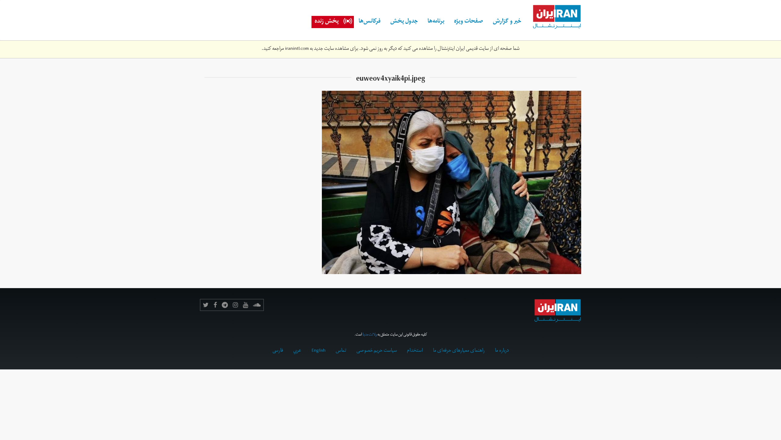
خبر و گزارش (507, 22)
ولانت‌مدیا (370, 335)
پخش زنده (327, 22)
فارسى (277, 351)
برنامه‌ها (436, 22)
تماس (341, 351)
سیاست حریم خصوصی (376, 351)
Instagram (235, 304)
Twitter (205, 304)
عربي (297, 351)
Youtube (245, 304)
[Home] (553, 17)
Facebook (215, 304)
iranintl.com (297, 49)
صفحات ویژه (468, 22)
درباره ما (502, 351)
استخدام (415, 351)
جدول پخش (404, 22)
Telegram (224, 304)
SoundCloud (256, 304)
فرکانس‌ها (369, 22)
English (318, 351)
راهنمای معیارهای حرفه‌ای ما (459, 351)
